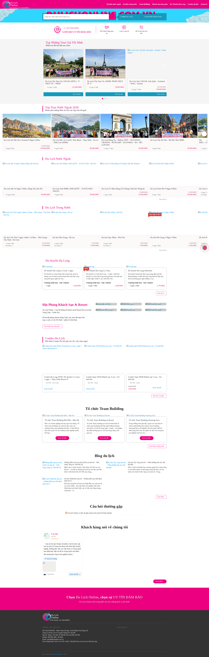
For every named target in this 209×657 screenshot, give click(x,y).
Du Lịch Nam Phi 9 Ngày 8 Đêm (163, 189)
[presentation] (45, 66)
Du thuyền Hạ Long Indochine (140, 271)
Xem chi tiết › (62, 438)
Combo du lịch (193, 4)
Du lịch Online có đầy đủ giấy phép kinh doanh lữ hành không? (90, 513)
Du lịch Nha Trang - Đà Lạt (64, 237)
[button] (103, 98)
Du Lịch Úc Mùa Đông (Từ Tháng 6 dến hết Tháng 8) (123, 189)
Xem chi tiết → (75, 574)
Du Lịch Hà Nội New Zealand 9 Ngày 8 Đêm (22, 140)
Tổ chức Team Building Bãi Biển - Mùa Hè (62, 420)
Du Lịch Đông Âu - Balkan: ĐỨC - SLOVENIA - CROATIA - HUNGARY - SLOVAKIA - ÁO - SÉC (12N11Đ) (122, 142)
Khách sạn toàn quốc (160, 4)
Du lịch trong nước (130, 4)
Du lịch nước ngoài (114, 4)
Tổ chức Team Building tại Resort (100, 420)
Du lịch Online (56, 654)
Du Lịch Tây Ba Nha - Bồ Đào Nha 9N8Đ (167, 140)
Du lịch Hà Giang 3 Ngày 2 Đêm (163, 237)
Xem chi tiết (77, 94)
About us (204, 4)
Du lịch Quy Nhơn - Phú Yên (113, 237)
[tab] (106, 513)
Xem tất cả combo (158, 396)
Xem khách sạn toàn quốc (52, 326)
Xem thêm (161, 497)
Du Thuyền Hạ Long (177, 4)
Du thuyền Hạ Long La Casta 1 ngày (58, 271)
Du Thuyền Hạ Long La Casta (98, 271)
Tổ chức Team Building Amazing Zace (144, 420)
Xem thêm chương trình (156, 446)
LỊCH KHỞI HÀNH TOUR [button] (153, 17)
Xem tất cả (163, 199)
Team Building (144, 4)
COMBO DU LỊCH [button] (127, 17)
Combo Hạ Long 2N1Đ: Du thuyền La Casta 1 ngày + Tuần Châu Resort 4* (62, 378)
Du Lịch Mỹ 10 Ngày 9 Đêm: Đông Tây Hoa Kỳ (23, 189)
